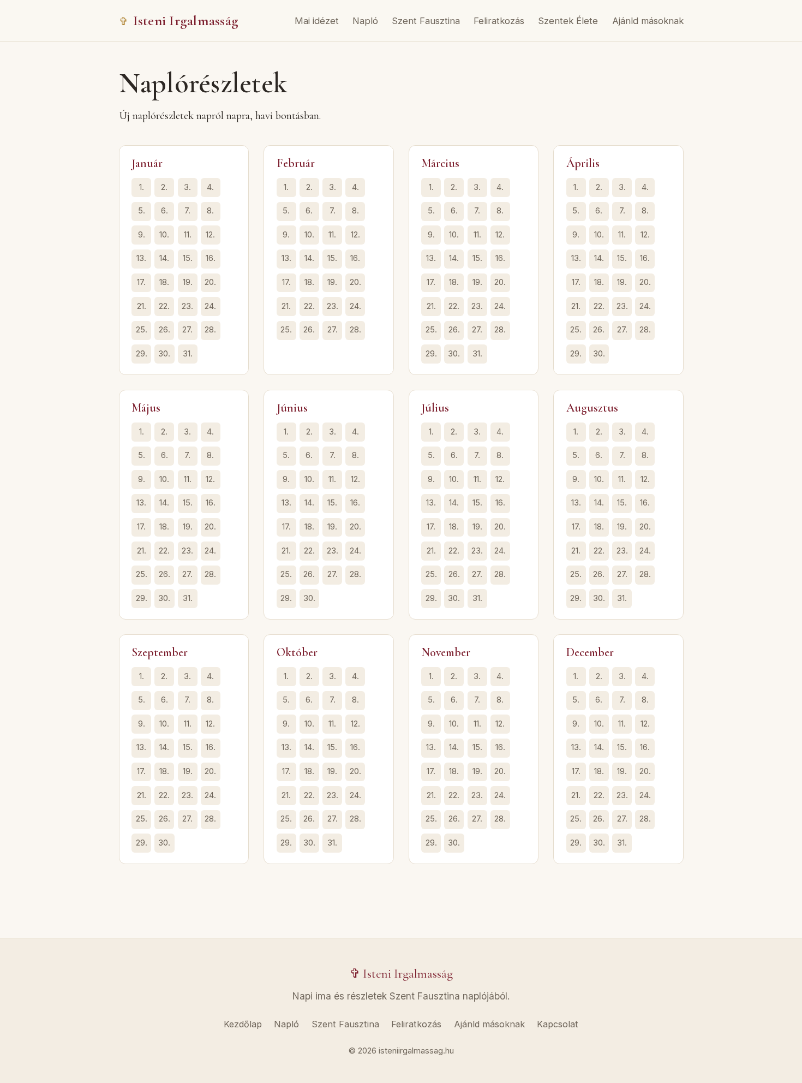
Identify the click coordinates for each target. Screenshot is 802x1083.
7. (187, 211)
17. (141, 282)
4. (210, 187)
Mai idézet (317, 20)
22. (164, 306)
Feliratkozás (499, 20)
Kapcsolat (557, 1024)
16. (211, 258)
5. (141, 211)
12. (210, 235)
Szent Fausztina (426, 20)
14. (164, 258)
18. (164, 282)
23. (187, 306)
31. (188, 354)
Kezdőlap (243, 1024)
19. (188, 282)
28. (210, 330)
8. (210, 211)
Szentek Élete (568, 20)
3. (187, 187)
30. (164, 354)
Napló (365, 20)
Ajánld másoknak (648, 20)
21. (141, 306)
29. (141, 354)
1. (141, 187)
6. (164, 211)
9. (141, 235)
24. (210, 306)
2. (164, 187)
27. (187, 330)
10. (164, 235)
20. (210, 282)
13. (141, 258)
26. (164, 330)
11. (187, 235)
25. (141, 330)
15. (188, 258)
